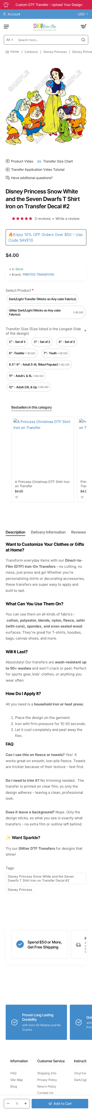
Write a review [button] (67, 218)
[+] (25, 1103)
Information (19, 1061)
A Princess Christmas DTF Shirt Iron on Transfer (42, 484)
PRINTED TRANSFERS (38, 274)
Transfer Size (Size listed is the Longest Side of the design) (43, 331)
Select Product (18, 290)
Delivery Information (48, 532)
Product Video (22, 161)
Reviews (78, 532)
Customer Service (51, 1061)
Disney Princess (55, 52)
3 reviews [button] (42, 218)
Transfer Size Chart (58, 161)
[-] (8, 1103)
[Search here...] (83, 39)
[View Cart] (83, 26)
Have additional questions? (32, 178)
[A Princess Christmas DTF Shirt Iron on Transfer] (42, 448)
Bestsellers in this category (31, 407)
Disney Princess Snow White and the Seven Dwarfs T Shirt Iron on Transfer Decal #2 (41, 878)
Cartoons (31, 52)
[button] (60, 1103)
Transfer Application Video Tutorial (37, 169)
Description (15, 532)
